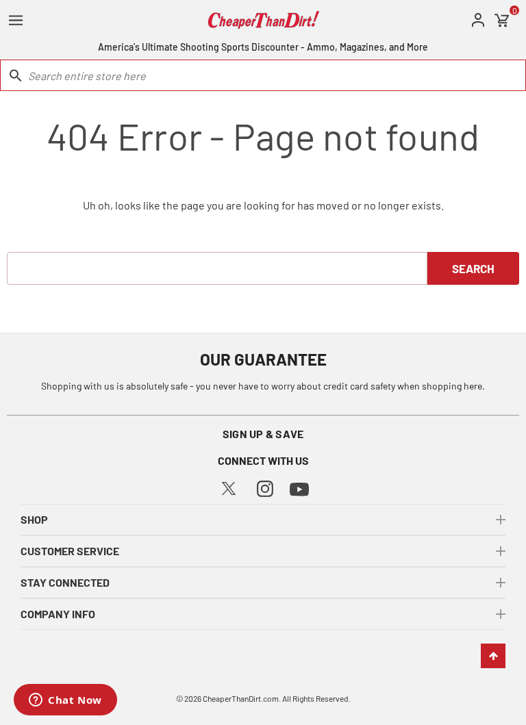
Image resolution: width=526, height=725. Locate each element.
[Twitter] (228, 487)
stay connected (65, 582)
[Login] (478, 20)
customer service (70, 550)
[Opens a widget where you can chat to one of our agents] (65, 701)
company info (58, 613)
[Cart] (502, 20)
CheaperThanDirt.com (241, 698)
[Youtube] (299, 487)
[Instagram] (265, 487)
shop (34, 519)
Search (473, 268)
